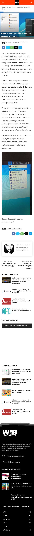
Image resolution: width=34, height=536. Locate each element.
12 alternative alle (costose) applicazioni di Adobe (21, 300)
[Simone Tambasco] (4, 42)
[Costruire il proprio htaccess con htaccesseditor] (5, 476)
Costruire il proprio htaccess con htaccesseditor (18, 476)
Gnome (9, 228)
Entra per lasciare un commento (17, 325)
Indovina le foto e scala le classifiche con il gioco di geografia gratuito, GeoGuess (21, 280)
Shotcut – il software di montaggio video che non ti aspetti (21, 290)
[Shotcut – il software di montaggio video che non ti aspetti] (6, 291)
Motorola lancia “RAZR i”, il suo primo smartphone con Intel (21, 486)
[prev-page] (3, 418)
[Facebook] (3, 47)
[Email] (16, 47)
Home (3, 7)
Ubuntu (19, 228)
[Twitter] (8, 47)
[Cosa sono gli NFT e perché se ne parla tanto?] (6, 311)
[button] (31, 2)
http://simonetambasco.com (22, 247)
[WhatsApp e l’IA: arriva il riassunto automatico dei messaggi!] (6, 372)
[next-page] (6, 418)
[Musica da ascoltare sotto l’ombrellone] (6, 393)
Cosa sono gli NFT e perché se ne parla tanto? (21, 310)
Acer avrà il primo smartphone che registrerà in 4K (21, 497)
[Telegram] (20, 47)
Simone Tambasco (13, 42)
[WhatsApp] (12, 47)
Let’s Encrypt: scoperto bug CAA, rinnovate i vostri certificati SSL (9, 265)
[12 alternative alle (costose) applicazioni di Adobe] (6, 301)
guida (14, 228)
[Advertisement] (17, 347)
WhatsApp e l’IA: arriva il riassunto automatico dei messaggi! (21, 371)
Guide (8, 7)
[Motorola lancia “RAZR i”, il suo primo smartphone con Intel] (5, 486)
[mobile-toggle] (3, 2)
